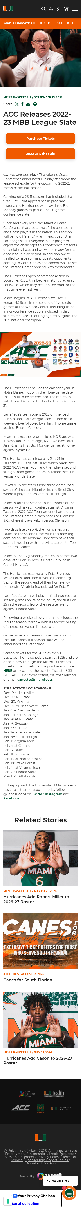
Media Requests (62, 1154)
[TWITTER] (16, 104)
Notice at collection (22, 1203)
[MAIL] (27, 104)
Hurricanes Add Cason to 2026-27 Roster (37, 1061)
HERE (7, 671)
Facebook (11, 798)
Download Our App (40, 1163)
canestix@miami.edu (34, 680)
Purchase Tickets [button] (41, 139)
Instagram (53, 794)
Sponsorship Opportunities (47, 1160)
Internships (38, 1154)
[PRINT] (34, 104)
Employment (16, 1154)
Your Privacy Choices (36, 1196)
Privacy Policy (49, 1157)
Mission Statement (20, 1157)
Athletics (11, 974)
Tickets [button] (45, 23)
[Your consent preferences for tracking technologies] (8, 1201)
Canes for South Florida (27, 980)
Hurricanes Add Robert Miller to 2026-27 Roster (36, 899)
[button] (75, 9)
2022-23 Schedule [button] (40, 154)
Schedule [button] (65, 23)
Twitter (38, 794)
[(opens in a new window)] (27, 1093)
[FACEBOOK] (21, 104)
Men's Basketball (19, 23)
